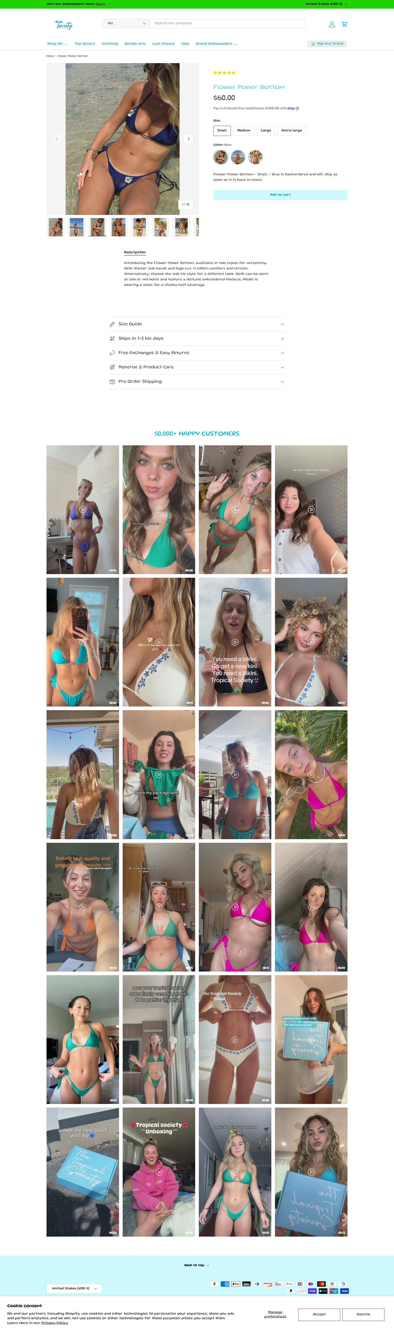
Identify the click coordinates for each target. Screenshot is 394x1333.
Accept (319, 1314)
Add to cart (280, 194)
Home (50, 56)
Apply (100, 4)
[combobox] (203, 23)
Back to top (194, 1265)
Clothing (110, 44)
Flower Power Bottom (73, 56)
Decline (363, 1314)
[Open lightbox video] (83, 509)
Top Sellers (85, 44)
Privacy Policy (54, 1323)
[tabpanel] (197, 274)
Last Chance (164, 44)
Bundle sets (135, 44)
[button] (224, 73)
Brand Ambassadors (214, 44)
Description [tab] (135, 252)
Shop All (55, 44)
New (185, 44)
